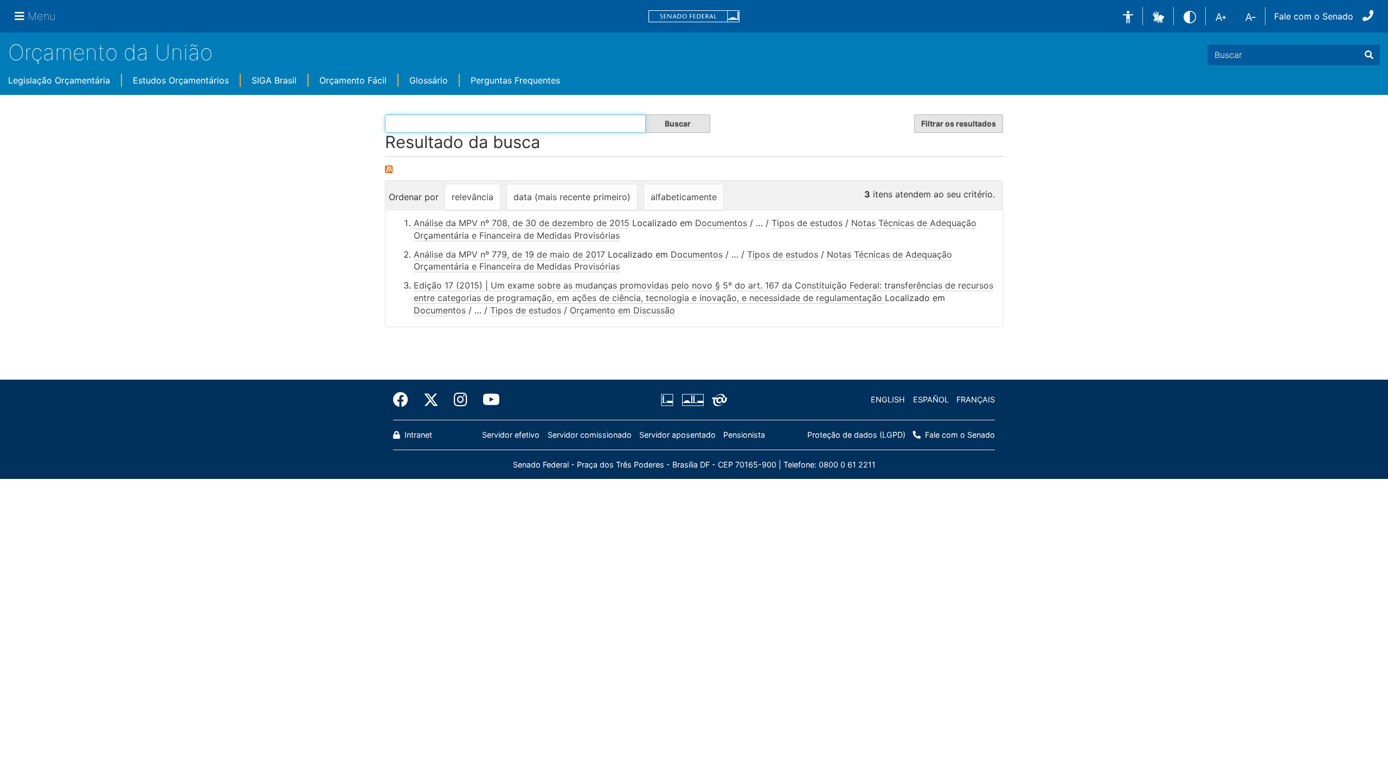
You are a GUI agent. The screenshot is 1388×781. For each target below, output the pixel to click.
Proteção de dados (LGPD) (856, 434)
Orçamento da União (110, 52)
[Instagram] (460, 399)
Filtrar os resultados (958, 123)
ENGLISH (888, 399)
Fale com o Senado (1313, 16)
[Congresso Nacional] (692, 399)
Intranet (417, 434)
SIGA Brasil (274, 80)
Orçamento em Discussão (622, 310)
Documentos (721, 222)
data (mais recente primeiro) (572, 196)
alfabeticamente (684, 196)
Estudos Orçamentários (181, 80)
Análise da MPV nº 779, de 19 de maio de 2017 (509, 254)
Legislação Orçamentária (59, 80)
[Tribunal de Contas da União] (717, 399)
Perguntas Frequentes (515, 80)
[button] (1158, 15)
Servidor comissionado (590, 434)
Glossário (428, 80)
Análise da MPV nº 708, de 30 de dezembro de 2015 (521, 222)
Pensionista (744, 434)
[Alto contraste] (1190, 16)
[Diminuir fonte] (1250, 16)
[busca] (1369, 55)
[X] (431, 399)
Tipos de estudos (807, 222)
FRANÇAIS (975, 399)
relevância (472, 196)
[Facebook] (404, 399)
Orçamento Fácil (353, 80)
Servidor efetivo (510, 434)
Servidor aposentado (677, 434)
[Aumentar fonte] (1221, 16)
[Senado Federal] (694, 16)
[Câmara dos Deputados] (669, 399)
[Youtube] (487, 399)
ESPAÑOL (931, 399)
